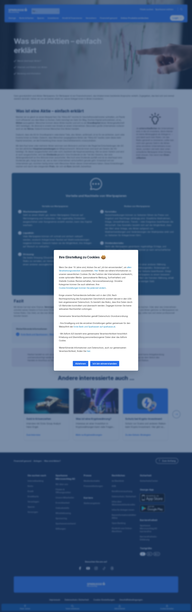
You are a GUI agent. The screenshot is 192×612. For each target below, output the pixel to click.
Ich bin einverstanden (105, 363)
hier (88, 351)
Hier (96, 270)
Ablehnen (80, 363)
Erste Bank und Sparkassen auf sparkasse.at (94, 326)
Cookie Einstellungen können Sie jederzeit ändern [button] (82, 288)
